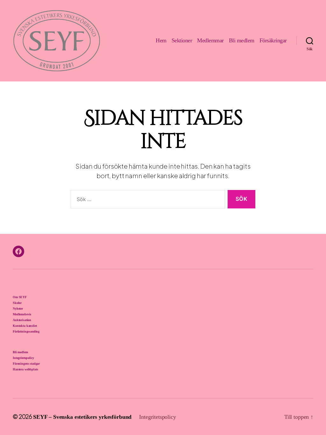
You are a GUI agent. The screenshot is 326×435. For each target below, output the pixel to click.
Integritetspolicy (23, 358)
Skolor (17, 303)
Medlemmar (210, 40)
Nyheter (18, 308)
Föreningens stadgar (26, 363)
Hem (161, 40)
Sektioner (182, 40)
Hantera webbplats (25, 369)
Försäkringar (273, 40)
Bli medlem (241, 40)
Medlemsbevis (22, 314)
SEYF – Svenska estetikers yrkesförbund (82, 417)
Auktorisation (22, 320)
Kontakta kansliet (25, 325)
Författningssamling (26, 331)
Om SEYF (20, 297)
